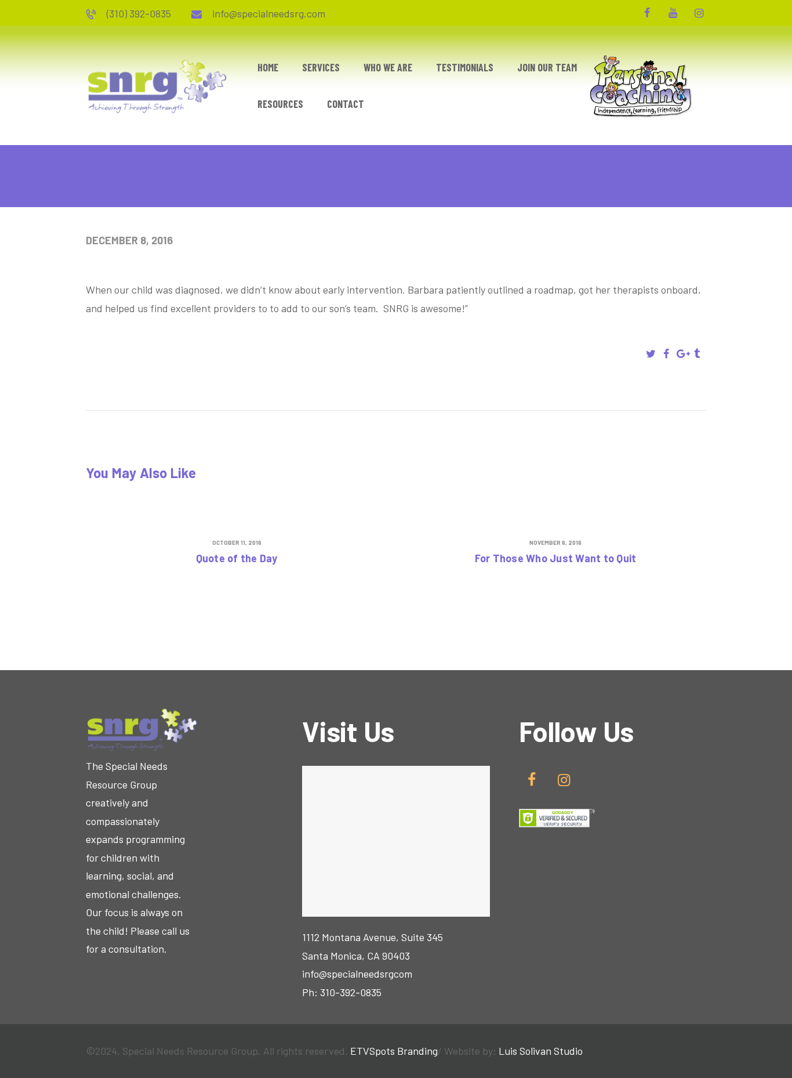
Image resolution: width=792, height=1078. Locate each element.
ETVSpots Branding (394, 1050)
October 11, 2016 (236, 542)
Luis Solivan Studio (541, 1050)
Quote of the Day (237, 558)
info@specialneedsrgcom (357, 973)
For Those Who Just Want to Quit (556, 558)
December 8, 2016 (129, 240)
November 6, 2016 (555, 542)
